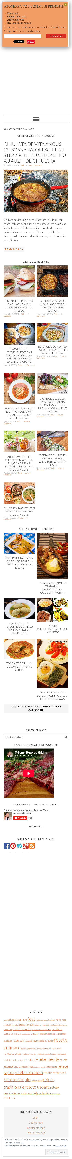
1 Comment (29, 365)
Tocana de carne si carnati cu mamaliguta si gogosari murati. (52, 587)
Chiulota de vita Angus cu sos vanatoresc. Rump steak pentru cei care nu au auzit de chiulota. (35, 152)
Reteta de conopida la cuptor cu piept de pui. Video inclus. (52, 349)
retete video (26, 1093)
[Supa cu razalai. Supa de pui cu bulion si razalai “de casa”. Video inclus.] (19, 402)
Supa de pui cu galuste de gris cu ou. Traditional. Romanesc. (19, 628)
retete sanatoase (54, 1073)
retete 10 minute (11, 1025)
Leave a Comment (35, 165)
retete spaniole (36, 1080)
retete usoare (37, 1087)
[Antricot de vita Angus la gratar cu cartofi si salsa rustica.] (52, 295)
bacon (6, 1020)
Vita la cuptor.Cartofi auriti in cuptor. (52, 629)
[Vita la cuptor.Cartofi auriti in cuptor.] (52, 620)
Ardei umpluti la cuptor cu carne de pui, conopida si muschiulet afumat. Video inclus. (19, 463)
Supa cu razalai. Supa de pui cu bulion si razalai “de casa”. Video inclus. (19, 413)
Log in (36, 1117)
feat (31, 1019)
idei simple (51, 1020)
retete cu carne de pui (29, 1034)
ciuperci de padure (18, 1019)
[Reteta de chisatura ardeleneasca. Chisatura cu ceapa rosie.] (52, 449)
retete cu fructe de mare (26, 1040)
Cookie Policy (60, 1145)
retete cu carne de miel (41, 1029)
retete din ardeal (44, 1054)
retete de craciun (29, 1054)
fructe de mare (41, 1020)
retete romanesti (29, 1072)
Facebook (36, 826)
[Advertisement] (36, 75)
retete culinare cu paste (31, 1048)
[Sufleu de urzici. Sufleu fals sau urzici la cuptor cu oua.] (52, 686)
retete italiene (27, 1066)
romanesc (56, 1093)
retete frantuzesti (58, 1054)
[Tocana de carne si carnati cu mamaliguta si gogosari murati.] (52, 577)
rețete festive (42, 1093)
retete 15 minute (26, 1024)
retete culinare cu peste (52, 1048)
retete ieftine (28, 1060)
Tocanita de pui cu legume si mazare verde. (19, 666)
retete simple (17, 1079)
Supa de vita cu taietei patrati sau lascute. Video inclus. (19, 511)
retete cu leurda (46, 1040)
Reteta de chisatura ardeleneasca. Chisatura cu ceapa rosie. (52, 460)
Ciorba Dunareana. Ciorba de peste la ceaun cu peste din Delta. (19, 562)
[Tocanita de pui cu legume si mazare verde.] (19, 657)
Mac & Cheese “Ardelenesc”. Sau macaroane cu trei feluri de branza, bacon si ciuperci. (19, 355)
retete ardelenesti (41, 1025)
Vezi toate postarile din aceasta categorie (36, 708)
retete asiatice (56, 1025)
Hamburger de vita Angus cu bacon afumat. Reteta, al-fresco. (19, 305)
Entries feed (36, 1122)
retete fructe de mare (12, 1060)
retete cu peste (12, 1053)
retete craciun (22, 1029)
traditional (9, 1097)
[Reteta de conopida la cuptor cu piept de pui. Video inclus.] (52, 341)
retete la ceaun (39, 1067)
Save (32, 42)
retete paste (51, 1066)
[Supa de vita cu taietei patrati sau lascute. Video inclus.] (19, 502)
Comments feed (36, 1127)
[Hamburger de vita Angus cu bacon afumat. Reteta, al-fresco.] (19, 295)
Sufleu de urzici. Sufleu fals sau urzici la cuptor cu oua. (52, 695)
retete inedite (46, 1059)
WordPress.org (36, 1132)
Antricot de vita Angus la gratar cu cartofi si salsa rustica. (52, 305)
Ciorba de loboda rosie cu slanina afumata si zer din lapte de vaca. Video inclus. (52, 405)
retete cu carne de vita (50, 1033)
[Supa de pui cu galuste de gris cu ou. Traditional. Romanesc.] (19, 618)
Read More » (14, 249)
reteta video (61, 1019)
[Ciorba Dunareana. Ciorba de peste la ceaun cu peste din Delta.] (19, 552)
